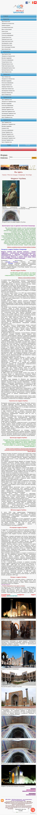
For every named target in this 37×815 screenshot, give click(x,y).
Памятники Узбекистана (8, 88)
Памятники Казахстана (7, 41)
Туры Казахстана (6, 21)
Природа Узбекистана (7, 86)
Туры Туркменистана (7, 99)
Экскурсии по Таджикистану (8, 124)
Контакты (18, 149)
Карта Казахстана (6, 49)
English (9, 145)
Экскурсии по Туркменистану (9, 101)
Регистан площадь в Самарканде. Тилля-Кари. (20, 174)
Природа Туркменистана (8, 109)
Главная (5, 16)
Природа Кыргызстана (7, 64)
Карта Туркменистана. (7, 117)
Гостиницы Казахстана (7, 27)
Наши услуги (5, 31)
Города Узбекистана (7, 84)
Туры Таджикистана (6, 122)
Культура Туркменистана (8, 115)
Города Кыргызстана (7, 62)
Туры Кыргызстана (6, 54)
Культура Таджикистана (7, 140)
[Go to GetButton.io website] (33, 813)
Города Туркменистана (7, 107)
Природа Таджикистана (7, 134)
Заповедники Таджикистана (8, 138)
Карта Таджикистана (7, 142)
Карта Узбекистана (6, 94)
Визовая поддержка (6, 58)
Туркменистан (7, 97)
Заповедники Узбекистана (8, 90)
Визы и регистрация (7, 29)
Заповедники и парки (7, 43)
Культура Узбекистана (7, 92)
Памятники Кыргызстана (8, 66)
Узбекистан (6, 74)
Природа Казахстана (7, 39)
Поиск (10, 157)
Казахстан (6, 19)
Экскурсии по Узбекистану (8, 78)
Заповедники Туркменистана (9, 113)
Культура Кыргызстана (7, 70)
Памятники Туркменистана (8, 111)
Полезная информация (7, 35)
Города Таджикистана (7, 132)
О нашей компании (6, 33)
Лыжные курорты (6, 25)
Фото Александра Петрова (8, 47)
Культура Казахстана (7, 45)
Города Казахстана (6, 37)
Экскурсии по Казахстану (8, 23)
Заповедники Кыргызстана (8, 68)
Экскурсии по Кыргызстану (8, 56)
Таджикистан (7, 120)
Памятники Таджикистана (8, 136)
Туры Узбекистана (6, 76)
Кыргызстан (6, 51)
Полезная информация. (8, 60)
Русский (28, 145)
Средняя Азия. (5, 128)
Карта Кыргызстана (6, 72)
